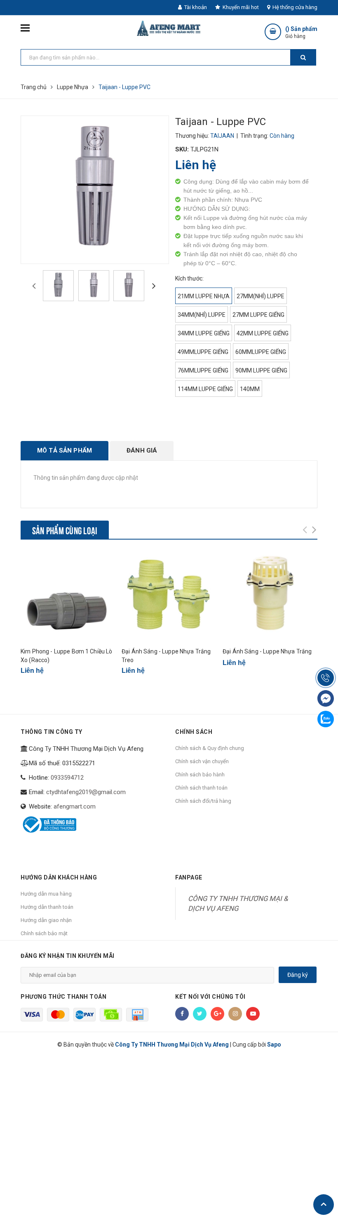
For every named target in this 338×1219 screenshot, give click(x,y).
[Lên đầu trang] (323, 1204)
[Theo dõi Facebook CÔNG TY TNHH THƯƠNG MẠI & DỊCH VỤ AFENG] (182, 1014)
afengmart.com (75, 806)
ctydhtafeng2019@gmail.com (86, 792)
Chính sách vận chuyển (202, 761)
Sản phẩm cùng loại (64, 529)
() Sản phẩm (301, 32)
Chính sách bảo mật (44, 933)
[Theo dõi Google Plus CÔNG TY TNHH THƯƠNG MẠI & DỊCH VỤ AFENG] (217, 1014)
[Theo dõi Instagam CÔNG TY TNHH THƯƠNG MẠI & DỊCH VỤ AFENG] (235, 1014)
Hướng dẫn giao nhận (46, 920)
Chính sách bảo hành (200, 774)
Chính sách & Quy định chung (209, 748)
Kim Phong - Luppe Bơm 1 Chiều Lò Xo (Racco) (66, 655)
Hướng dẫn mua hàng (46, 894)
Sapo (274, 1044)
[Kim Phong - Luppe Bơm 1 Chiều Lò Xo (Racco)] (68, 596)
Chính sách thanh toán (201, 788)
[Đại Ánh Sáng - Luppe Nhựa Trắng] (270, 596)
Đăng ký (297, 974)
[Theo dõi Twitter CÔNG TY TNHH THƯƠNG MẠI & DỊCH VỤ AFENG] (200, 1014)
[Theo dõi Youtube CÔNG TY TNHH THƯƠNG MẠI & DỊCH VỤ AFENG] (253, 1014)
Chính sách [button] (193, 732)
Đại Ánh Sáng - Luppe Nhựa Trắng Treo (166, 655)
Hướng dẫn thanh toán (47, 907)
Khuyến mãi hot (240, 7)
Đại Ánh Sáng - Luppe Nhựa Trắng (267, 651)
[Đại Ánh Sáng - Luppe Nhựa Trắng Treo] (169, 596)
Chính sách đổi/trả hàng (203, 801)
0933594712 (67, 777)
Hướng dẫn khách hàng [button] (59, 877)
